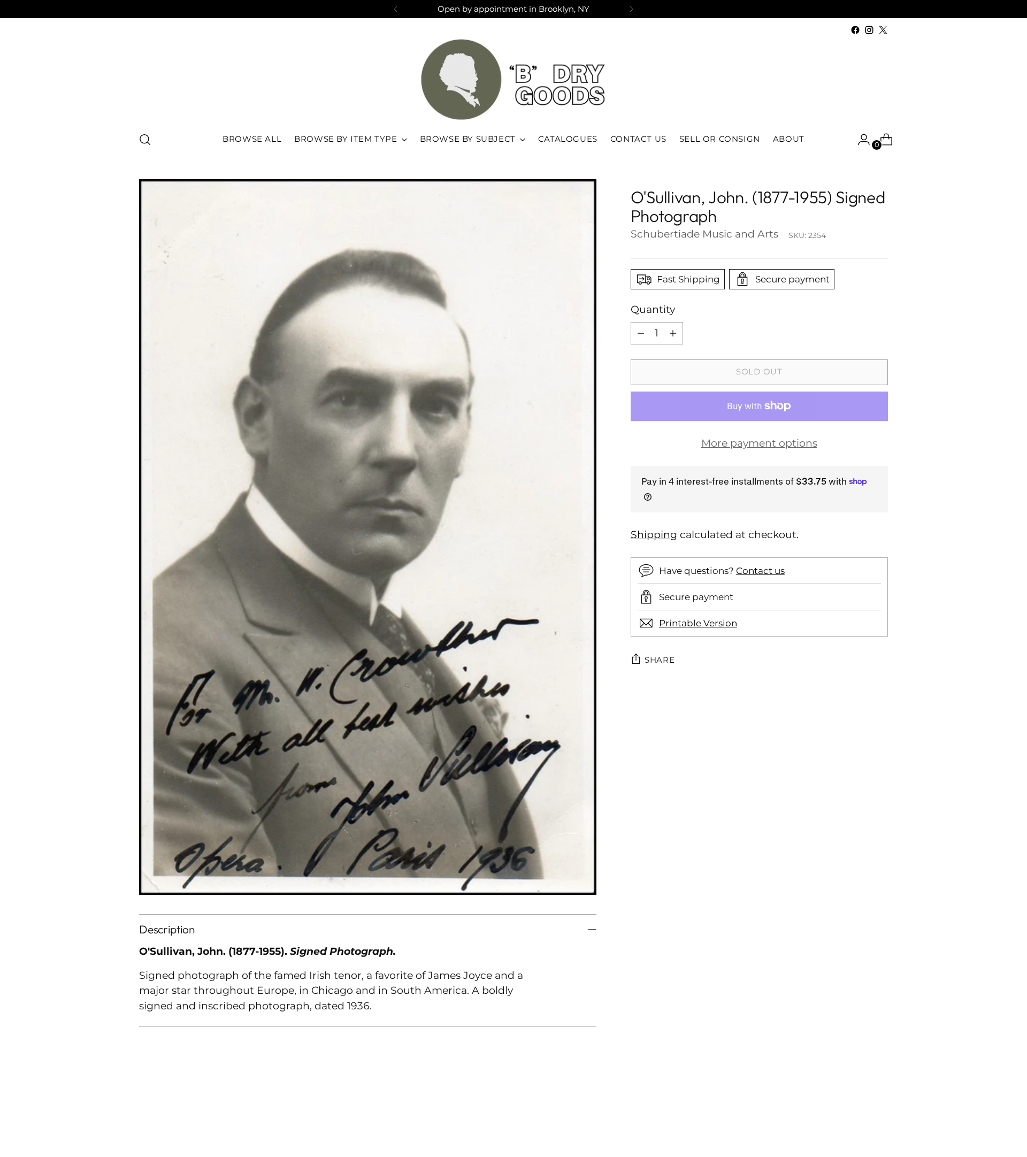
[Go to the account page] (859, 139)
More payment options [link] (759, 442)
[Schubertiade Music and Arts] (513, 79)
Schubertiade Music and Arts (704, 234)
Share (660, 659)
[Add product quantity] (673, 332)
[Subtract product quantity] (640, 332)
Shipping (654, 534)
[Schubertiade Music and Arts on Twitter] (883, 30)
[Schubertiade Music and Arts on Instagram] (869, 30)
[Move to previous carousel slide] (854, 1121)
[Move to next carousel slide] (879, 1120)
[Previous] (396, 9)
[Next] (631, 9)
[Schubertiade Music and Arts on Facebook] (855, 30)
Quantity (653, 309)
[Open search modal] (145, 139)
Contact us (760, 570)
